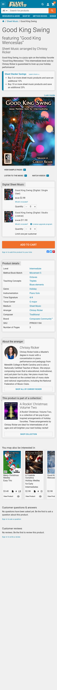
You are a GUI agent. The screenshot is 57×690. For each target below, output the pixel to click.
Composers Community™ (41, 319)
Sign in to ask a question (11, 519)
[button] (3, 4)
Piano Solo (35, 293)
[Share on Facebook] (48, 252)
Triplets (33, 281)
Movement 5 (35, 273)
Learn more (33, 74)
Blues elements (37, 284)
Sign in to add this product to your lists (17, 252)
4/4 (31, 297)
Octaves (33, 277)
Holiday (33, 289)
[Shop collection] (11, 411)
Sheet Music (12, 21)
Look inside (49, 95)
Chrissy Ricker (36, 310)
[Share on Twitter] (51, 252)
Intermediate (35, 268)
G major (33, 301)
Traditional (35, 314)
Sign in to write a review (11, 537)
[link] (17, 4)
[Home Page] (3, 21)
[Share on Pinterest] (53, 252)
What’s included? (21, 202)
